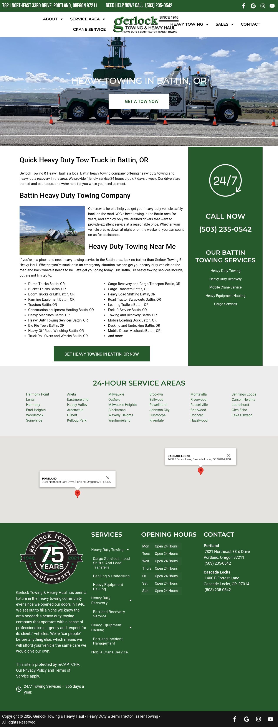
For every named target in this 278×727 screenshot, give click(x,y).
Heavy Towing (186, 24)
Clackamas (117, 410)
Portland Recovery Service (109, 613)
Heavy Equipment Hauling (225, 296)
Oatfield (114, 399)
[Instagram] (262, 6)
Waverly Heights (120, 415)
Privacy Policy (35, 670)
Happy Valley (77, 405)
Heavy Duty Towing (225, 271)
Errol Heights (36, 410)
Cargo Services (225, 304)
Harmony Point (37, 394)
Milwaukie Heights (122, 405)
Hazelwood (199, 420)
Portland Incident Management (108, 640)
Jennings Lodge (244, 394)
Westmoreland (119, 420)
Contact (250, 24)
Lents (30, 399)
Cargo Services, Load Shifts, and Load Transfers (111, 562)
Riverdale (156, 420)
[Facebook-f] (244, 6)
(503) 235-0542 (225, 229)
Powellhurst (158, 405)
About (50, 19)
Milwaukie (116, 394)
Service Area (85, 19)
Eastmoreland (77, 399)
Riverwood (198, 399)
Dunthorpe (157, 415)
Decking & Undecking (111, 575)
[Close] (108, 478)
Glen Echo (239, 410)
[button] (77, 494)
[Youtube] (272, 6)
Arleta (71, 394)
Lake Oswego (242, 415)
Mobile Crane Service (225, 287)
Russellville (199, 405)
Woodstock (34, 415)
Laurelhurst (240, 405)
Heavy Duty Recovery (225, 279)
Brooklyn (156, 394)
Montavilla (198, 394)
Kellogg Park (76, 420)
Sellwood (156, 399)
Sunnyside (34, 420)
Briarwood (198, 410)
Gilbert (72, 415)
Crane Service (89, 29)
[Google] (253, 6)
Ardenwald (75, 410)
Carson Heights (243, 399)
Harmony (33, 405)
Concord (196, 415)
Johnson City (159, 410)
